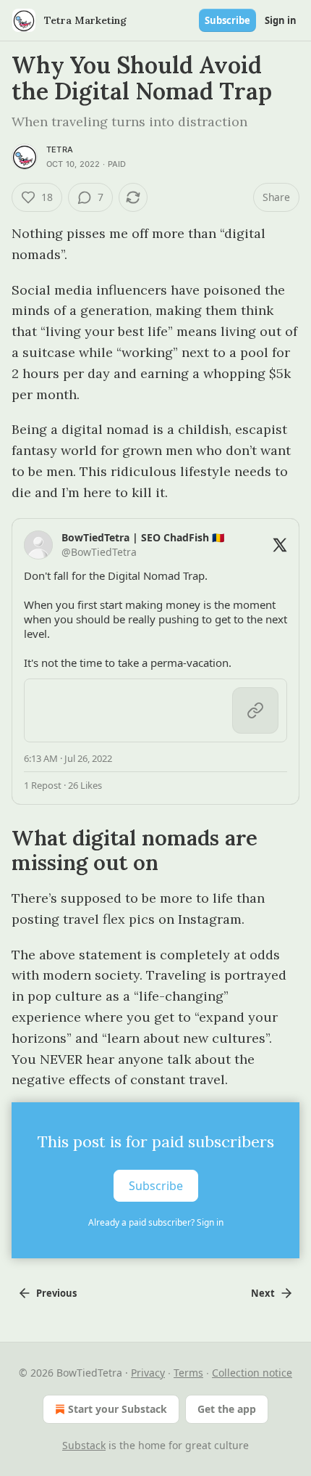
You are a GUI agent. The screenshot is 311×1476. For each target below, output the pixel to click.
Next (263, 1293)
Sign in (281, 20)
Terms (188, 1372)
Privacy (148, 1372)
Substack (84, 1445)
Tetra (59, 149)
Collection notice (252, 1372)
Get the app (226, 1409)
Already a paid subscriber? (155, 1222)
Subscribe (227, 20)
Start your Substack (117, 1409)
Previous (56, 1293)
